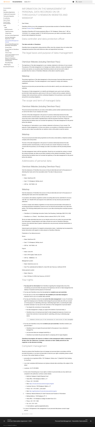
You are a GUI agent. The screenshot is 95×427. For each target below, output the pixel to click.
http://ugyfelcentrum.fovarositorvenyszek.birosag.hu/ (43, 391)
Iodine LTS (27, 2)
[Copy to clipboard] (71, 319)
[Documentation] (7, 1)
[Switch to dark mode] (73, 1)
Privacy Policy (30, 28)
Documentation (7, 8)
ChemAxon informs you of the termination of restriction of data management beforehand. (51, 319)
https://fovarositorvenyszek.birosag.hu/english (41, 383)
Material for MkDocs (12, 425)
